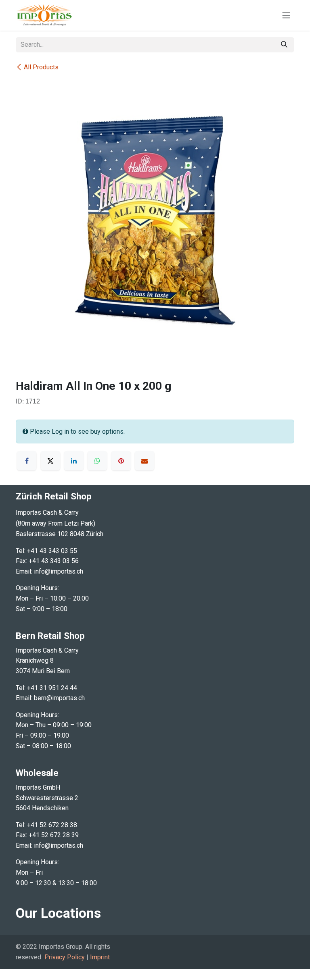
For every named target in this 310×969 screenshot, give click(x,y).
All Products (41, 67)
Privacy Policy (64, 957)
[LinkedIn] (74, 460)
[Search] (284, 44)
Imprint (100, 957)
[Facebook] (26, 460)
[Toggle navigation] (286, 15)
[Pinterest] (121, 460)
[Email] (144, 460)
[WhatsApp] (97, 460)
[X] (50, 460)
